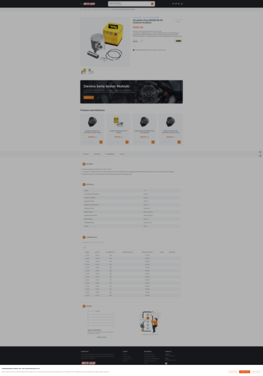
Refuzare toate (233, 371)
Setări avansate (256, 371)
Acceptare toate (245, 371)
